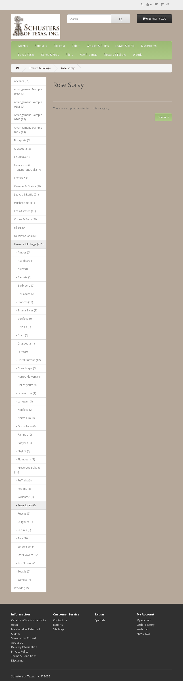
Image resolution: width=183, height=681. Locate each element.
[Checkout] (168, 4)
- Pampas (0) (23, 434)
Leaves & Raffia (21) (26, 194)
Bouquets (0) (22, 140)
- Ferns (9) (21, 352)
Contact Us (60, 620)
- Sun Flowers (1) (25, 563)
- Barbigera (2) (24, 285)
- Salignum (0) (23, 522)
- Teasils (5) (22, 571)
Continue (163, 117)
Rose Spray (67, 68)
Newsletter (143, 634)
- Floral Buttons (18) (27, 360)
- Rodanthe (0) (24, 497)
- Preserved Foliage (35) (27, 470)
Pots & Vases (26, 55)
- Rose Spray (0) (24, 505)
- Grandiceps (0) (25, 368)
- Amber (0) (22, 252)
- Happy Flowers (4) (27, 377)
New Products (88, 55)
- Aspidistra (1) (24, 261)
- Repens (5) (22, 489)
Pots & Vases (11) (25, 211)
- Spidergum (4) (24, 547)
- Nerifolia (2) (23, 410)
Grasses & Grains (98, 46)
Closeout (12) (22, 149)
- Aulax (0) (21, 269)
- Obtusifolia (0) (24, 426)
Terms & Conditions (23, 656)
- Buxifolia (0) (23, 319)
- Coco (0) (21, 335)
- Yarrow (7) (22, 580)
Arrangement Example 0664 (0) (28, 91)
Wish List (142, 629)
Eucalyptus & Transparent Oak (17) (27, 167)
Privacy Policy (19, 651)
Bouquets (41, 46)
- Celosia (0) (22, 327)
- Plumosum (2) (24, 459)
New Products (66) (25, 236)
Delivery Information (24, 647)
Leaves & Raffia (125, 46)
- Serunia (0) (22, 530)
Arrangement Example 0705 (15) (28, 117)
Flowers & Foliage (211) (28, 244)
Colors (76, 46)
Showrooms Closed (23, 638)
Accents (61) (21, 81)
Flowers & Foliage (115, 55)
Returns (58, 625)
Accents (23, 46)
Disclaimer (18, 660)
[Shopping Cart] (162, 4)
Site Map (58, 629)
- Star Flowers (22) (26, 555)
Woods (137, 55)
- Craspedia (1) (24, 343)
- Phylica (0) (22, 451)
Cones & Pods (50, 55)
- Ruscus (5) (22, 513)
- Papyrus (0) (23, 443)
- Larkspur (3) (23, 401)
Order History (145, 625)
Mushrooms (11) (24, 203)
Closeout (59, 46)
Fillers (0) (19, 228)
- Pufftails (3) (22, 480)
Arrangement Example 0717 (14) (28, 130)
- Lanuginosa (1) (25, 393)
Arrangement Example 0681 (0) (28, 104)
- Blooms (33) (23, 302)
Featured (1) (21, 178)
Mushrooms (148, 46)
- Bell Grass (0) (24, 294)
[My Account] (149, 4)
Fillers (69, 55)
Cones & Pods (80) (25, 219)
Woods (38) (21, 588)
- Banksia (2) (22, 277)
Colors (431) (21, 157)
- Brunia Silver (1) (25, 310)
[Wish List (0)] (156, 4)
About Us (17, 643)
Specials (100, 620)
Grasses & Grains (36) (27, 186)
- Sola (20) (21, 538)
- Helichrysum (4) (25, 385)
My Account (144, 620)
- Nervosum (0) (24, 418)
